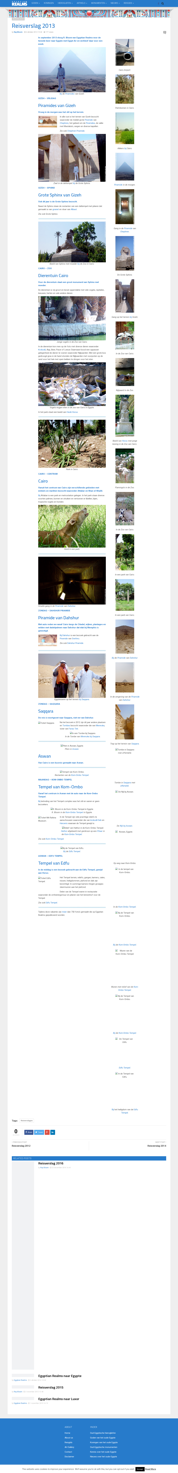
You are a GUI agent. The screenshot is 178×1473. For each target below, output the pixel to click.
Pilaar (99, 831)
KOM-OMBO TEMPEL (62, 779)
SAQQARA (55, 704)
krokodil (93, 820)
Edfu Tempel (74, 851)
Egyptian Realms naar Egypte (59, 1376)
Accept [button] (140, 1469)
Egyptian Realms (20, 1380)
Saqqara (85, 699)
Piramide (89, 120)
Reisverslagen (18, 19)
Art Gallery (69, 1447)
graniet (56, 209)
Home (67, 1433)
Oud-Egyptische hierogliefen (103, 1433)
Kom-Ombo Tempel (80, 775)
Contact (68, 1452)
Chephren (64, 123)
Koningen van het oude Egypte (104, 1442)
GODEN (35, 3)
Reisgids (68, 1442)
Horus (75, 412)
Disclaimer (69, 1456)
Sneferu (75, 638)
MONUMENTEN (98, 3)
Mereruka (100, 725)
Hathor (64, 831)
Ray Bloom (44, 1168)
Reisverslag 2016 (50, 1163)
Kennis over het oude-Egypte (103, 1452)
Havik (69, 412)
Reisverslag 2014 (157, 1145)
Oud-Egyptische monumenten (103, 1447)
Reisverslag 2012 (21, 1145)
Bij (61, 94)
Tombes (66, 725)
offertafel (124, 786)
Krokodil (42, 349)
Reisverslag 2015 (50, 1387)
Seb (100, 820)
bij (74, 183)
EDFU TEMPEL (56, 856)
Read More (150, 1469)
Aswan (75, 749)
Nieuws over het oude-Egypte (103, 1456)
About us (69, 1437)
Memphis (91, 627)
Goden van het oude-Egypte (102, 1437)
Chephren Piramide (76, 131)
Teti (76, 728)
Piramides (70, 94)
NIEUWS (114, 3)
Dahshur (71, 606)
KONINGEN (49, 3)
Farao (71, 728)
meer (64, 912)
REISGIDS (128, 3)
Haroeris (64, 823)
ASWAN (42, 856)
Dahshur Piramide (75, 643)
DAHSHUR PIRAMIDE (60, 610)
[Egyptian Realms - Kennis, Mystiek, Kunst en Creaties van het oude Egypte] (19, 3)
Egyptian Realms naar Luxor (58, 1399)
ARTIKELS (81, 3)
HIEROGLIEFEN (64, 3)
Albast (74, 209)
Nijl (121, 826)
